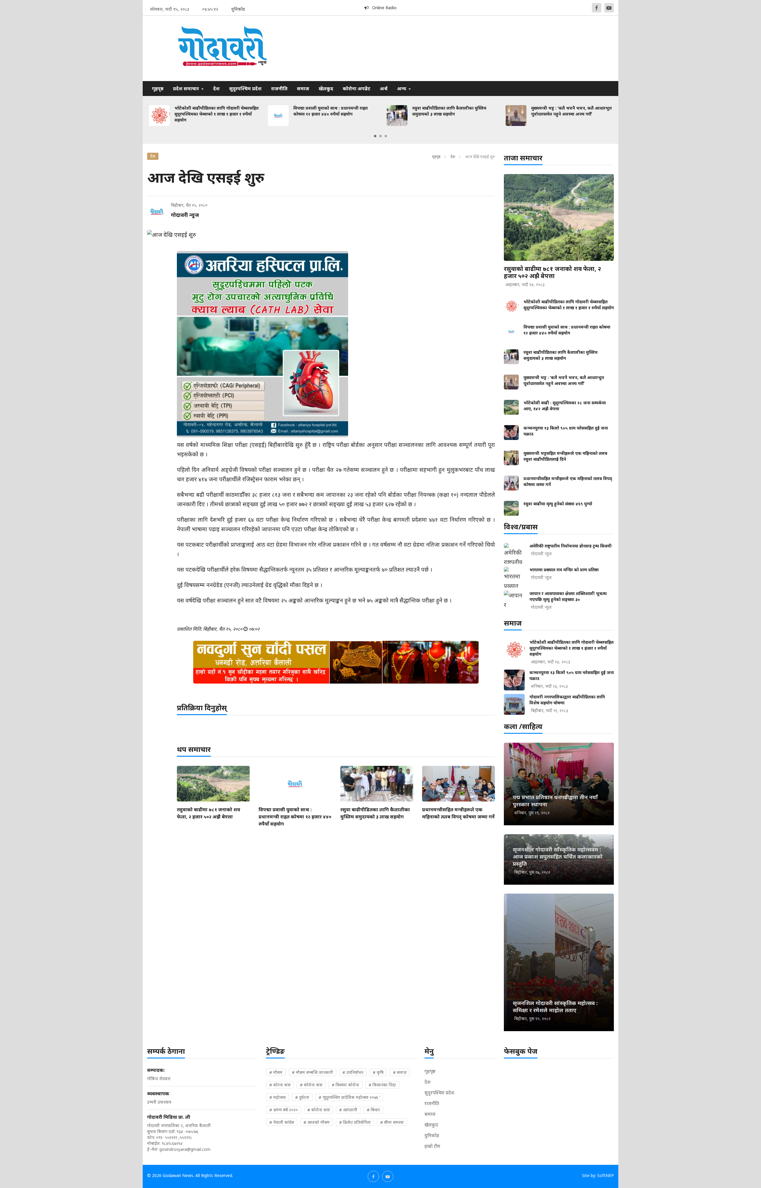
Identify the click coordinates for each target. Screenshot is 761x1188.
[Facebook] (596, 7)
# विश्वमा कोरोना (345, 1085)
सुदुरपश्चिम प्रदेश (245, 88)
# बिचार (373, 1110)
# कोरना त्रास (279, 1085)
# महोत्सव (277, 1097)
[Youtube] (609, 7)
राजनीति (279, 88)
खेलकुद (326, 88)
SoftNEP (605, 1175)
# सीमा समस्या (392, 1122)
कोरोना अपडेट (356, 88)
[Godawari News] (222, 48)
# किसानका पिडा (382, 1085)
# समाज (400, 1072)
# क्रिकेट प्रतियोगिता (355, 1122)
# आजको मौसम (317, 1122)
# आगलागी (348, 1110)
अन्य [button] (402, 88)
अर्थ (384, 88)
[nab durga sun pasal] (336, 662)
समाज (303, 88)
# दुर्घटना (302, 1097)
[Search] (609, 83)
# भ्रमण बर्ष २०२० (283, 1110)
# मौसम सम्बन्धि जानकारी (312, 1072)
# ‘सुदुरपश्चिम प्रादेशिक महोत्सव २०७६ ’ (349, 1097)
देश (216, 88)
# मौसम (275, 1072)
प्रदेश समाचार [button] (186, 88)
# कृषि (378, 1072)
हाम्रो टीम (432, 1146)
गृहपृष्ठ (157, 88)
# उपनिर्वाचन (352, 1072)
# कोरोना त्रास (311, 1085)
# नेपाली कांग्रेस (281, 1122)
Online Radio (383, 7)
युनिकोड (431, 1135)
